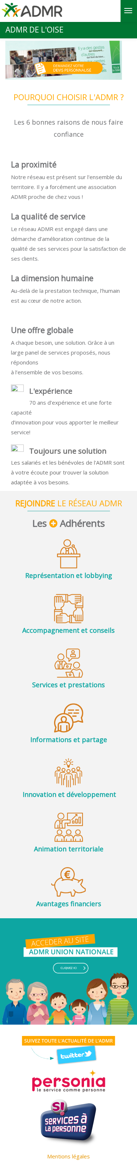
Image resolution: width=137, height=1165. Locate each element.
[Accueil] (32, 12)
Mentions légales (68, 1156)
